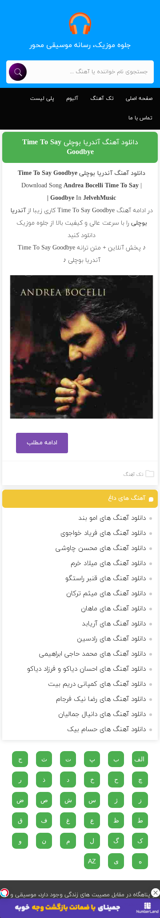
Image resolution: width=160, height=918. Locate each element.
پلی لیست (42, 98)
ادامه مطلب (42, 443)
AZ (92, 861)
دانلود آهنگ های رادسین (111, 639)
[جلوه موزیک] (80, 23)
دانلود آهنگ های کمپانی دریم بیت (97, 684)
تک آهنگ (102, 98)
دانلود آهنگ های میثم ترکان (106, 593)
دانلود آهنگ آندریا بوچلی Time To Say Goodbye (80, 147)
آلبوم (72, 98)
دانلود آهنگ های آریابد (114, 624)
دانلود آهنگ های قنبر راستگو (105, 578)
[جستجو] (18, 72)
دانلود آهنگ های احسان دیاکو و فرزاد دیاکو (86, 669)
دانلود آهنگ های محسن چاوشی (101, 548)
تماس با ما (140, 118)
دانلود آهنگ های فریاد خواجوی (103, 533)
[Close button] (155, 892)
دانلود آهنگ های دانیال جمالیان (102, 714)
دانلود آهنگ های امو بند (112, 518)
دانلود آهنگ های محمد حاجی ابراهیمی (92, 654)
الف (139, 759)
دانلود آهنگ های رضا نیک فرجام (101, 699)
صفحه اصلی (139, 98)
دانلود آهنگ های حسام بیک (106, 729)
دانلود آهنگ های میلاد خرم (108, 563)
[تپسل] (4, 892)
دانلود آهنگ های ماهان (113, 608)
